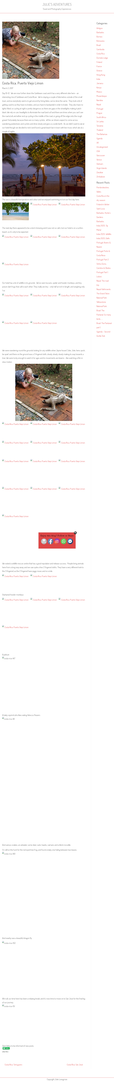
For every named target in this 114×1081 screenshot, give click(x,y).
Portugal (100, 108)
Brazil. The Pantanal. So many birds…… (104, 314)
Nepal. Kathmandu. (104, 289)
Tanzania (100, 125)
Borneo (99, 36)
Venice (99, 159)
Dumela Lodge (102, 57)
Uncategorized (102, 146)
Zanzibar (100, 172)
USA (98, 151)
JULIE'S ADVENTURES (57, 4)
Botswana (100, 40)
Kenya (99, 87)
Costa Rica (101, 53)
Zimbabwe (101, 176)
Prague (99, 113)
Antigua (99, 28)
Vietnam (100, 163)
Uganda (99, 138)
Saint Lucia (101, 208)
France (99, 66)
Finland (99, 62)
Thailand (100, 129)
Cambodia (100, 49)
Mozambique (102, 96)
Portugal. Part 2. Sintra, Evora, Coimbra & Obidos (104, 263)
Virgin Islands (102, 168)
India (98, 79)
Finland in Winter (103, 204)
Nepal (99, 104)
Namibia (100, 100)
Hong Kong (101, 74)
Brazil (99, 45)
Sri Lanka (100, 121)
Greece (99, 70)
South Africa (101, 117)
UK (98, 142)
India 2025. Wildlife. (104, 234)
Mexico (99, 91)
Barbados (100, 32)
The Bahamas (102, 134)
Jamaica (100, 83)
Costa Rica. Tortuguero (13, 1064)
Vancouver (101, 155)
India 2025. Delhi (103, 238)
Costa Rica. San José (75, 1064)
